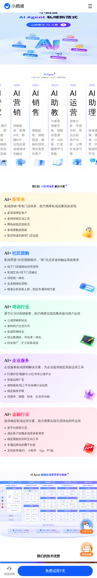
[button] (86, 526)
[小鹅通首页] (14, 6)
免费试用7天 (55, 571)
